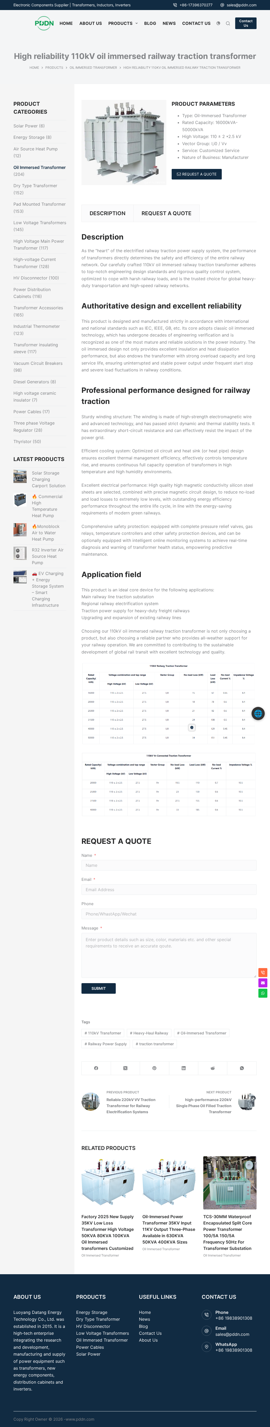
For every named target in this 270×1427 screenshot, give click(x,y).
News (144, 1319)
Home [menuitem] (66, 23)
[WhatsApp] (241, 1068)
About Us (148, 1340)
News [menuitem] (169, 23)
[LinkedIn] (183, 1068)
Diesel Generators (31, 381)
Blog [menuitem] (150, 23)
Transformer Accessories (38, 307)
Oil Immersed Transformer (100, 1256)
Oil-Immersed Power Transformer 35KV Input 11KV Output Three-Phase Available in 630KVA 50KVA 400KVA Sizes (168, 1229)
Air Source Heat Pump (35, 148)
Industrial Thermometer (36, 326)
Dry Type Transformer (35, 185)
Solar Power (25, 125)
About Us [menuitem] (90, 23)
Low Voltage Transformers (39, 222)
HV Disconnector (30, 277)
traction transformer (155, 1044)
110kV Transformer (103, 1033)
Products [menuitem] (120, 23)
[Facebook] (96, 1068)
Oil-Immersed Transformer (201, 1033)
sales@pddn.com (242, 5)
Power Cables (27, 411)
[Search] (228, 23)
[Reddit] (212, 1068)
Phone (87, 903)
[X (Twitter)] (125, 1068)
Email (86, 879)
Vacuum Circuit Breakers (37, 363)
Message (89, 928)
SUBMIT (98, 988)
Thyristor (22, 441)
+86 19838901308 (233, 1318)
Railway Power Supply (106, 1044)
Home (145, 1312)
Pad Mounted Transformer (39, 204)
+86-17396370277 (196, 5)
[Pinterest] (154, 1068)
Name (86, 855)
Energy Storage (29, 137)
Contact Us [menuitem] (196, 23)
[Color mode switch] (218, 23)
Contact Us (246, 23)
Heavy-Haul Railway (149, 1033)
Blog (143, 1326)
